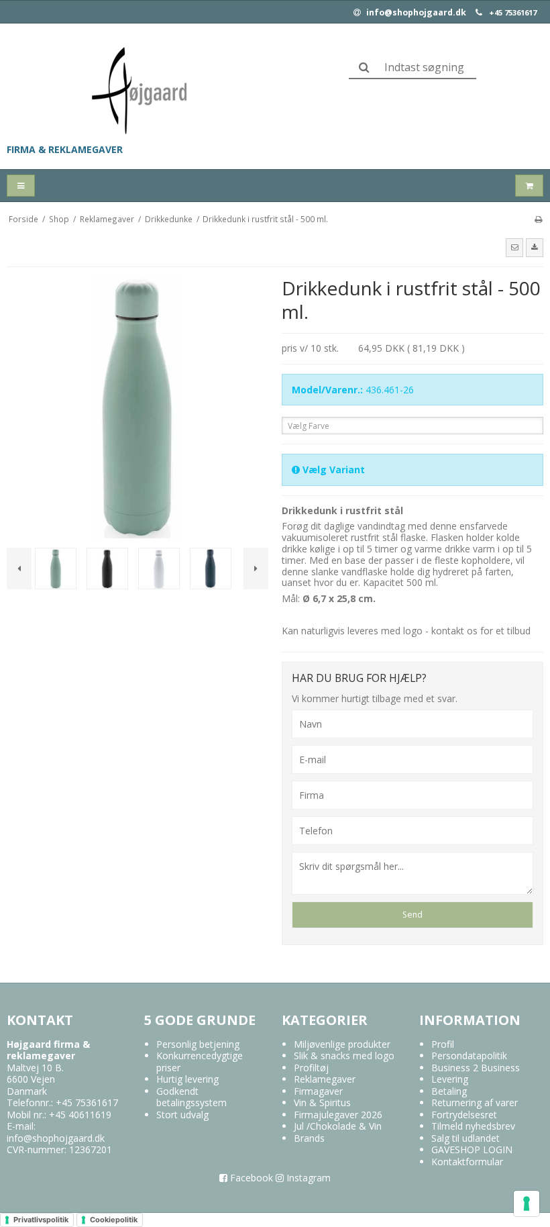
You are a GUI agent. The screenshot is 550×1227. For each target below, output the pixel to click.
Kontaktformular (467, 1161)
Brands (309, 1138)
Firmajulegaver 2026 (338, 1114)
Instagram (307, 1177)
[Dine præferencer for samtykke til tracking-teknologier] (526, 1203)
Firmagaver (318, 1091)
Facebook (250, 1177)
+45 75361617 (513, 12)
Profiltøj (311, 1067)
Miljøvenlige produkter (342, 1044)
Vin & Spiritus (322, 1102)
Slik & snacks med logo (344, 1055)
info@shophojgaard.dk (415, 12)
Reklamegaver (324, 1079)
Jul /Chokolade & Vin (338, 1126)
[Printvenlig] (538, 218)
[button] (514, 247)
